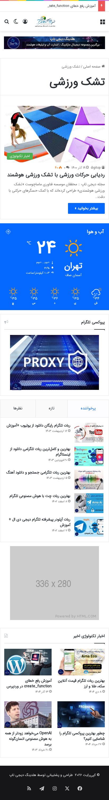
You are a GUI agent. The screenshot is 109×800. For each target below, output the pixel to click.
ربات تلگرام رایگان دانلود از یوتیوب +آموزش (38, 425)
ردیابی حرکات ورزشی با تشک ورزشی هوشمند (56, 175)
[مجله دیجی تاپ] (45, 21)
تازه (51, 408)
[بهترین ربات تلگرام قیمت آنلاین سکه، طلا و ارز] (81, 662)
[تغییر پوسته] (16, 23)
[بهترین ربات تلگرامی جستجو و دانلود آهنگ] (88, 480)
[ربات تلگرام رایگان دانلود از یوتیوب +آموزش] (88, 433)
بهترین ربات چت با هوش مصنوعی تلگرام (40, 496)
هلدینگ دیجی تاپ (22, 775)
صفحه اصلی (92, 66)
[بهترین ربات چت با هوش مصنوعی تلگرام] (88, 503)
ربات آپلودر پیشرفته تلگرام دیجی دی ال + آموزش (39, 522)
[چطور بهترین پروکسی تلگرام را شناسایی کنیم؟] (81, 714)
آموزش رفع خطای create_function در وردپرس (62, 6)
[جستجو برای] (6, 23)
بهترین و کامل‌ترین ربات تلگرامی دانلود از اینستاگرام (40, 451)
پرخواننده (88, 408)
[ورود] (25, 23)
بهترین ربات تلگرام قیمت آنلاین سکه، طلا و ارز (81, 683)
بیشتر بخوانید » (86, 208)
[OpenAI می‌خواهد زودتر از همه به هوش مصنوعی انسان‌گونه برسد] (28, 714)
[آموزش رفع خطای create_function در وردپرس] (28, 662)
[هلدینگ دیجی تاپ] (54, 42)
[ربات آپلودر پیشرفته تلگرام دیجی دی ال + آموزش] (88, 527)
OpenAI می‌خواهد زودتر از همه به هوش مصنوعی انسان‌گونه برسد (28, 738)
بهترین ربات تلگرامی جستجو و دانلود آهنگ (38, 472)
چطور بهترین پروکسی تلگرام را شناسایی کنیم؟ (82, 736)
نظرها (17, 408)
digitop (96, 167)
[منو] (102, 23)
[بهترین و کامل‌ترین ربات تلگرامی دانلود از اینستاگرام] (88, 456)
